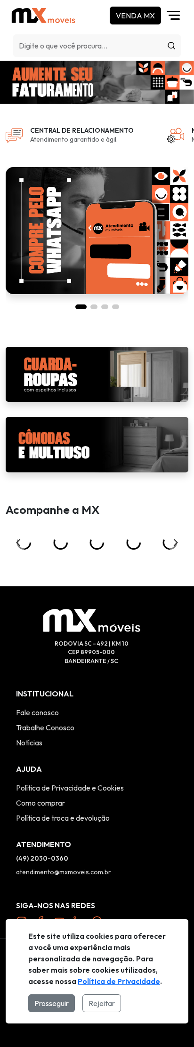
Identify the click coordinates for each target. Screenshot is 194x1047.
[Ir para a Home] (43, 15)
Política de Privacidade (119, 981)
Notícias (29, 742)
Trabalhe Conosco (45, 727)
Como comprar (40, 802)
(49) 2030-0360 (42, 858)
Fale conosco (37, 712)
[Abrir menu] (176, 15)
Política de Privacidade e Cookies (70, 787)
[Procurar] (171, 46)
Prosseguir (51, 1003)
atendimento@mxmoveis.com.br (63, 872)
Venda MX (135, 15)
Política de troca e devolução (63, 818)
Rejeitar (102, 1003)
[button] (81, 306)
